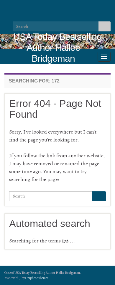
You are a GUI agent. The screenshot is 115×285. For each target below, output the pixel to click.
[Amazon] (54, 6)
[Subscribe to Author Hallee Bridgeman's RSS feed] (7, 6)
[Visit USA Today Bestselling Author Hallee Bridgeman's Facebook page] (16, 6)
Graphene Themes (36, 278)
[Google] (64, 6)
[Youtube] (45, 6)
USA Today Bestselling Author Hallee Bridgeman (57, 47)
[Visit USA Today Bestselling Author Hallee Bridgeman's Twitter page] (26, 6)
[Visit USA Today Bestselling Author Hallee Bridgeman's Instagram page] (35, 6)
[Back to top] (101, 271)
